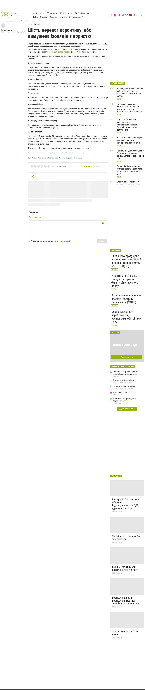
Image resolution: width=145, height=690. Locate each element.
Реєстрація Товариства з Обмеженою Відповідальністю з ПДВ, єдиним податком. (125, 504)
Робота (35, 17)
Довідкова (53, 17)
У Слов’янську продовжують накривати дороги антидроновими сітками (130, 140)
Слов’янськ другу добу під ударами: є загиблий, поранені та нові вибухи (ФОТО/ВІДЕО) (126, 261)
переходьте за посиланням (59, 52)
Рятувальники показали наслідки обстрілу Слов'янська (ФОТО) (126, 299)
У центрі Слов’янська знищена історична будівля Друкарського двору (124, 281)
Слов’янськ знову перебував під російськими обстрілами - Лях (126, 317)
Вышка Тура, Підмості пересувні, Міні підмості (125, 568)
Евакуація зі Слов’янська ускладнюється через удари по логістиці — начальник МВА (130, 170)
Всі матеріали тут (127, 357)
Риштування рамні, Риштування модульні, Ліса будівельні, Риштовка (126, 600)
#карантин (69, 158)
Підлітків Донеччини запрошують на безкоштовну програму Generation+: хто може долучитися (128, 124)
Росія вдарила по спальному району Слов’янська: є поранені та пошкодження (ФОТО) (130, 92)
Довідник (67, 13)
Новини (54, 13)
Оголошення (44, 17)
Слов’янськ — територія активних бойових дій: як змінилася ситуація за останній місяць (128, 186)
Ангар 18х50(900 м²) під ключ (125, 633)
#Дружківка (42, 158)
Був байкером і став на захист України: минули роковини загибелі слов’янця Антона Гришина (129, 108)
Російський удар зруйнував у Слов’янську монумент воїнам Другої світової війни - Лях (130, 154)
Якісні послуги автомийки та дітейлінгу (126, 538)
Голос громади (124, 344)
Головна (40, 13)
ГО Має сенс (84, 13)
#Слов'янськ (32, 158)
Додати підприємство (126, 409)
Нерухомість (63, 17)
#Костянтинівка (52, 158)
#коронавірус (78, 158)
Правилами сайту (64, 241)
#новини (62, 158)
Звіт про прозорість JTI (76, 17)
